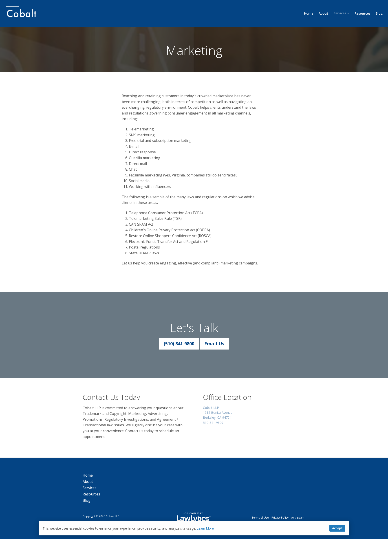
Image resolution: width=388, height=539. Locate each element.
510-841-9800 (213, 422)
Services (340, 13)
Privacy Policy (280, 517)
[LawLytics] (194, 518)
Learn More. (205, 528)
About (323, 13)
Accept (337, 528)
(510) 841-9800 (179, 344)
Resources (362, 13)
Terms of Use (260, 517)
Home (308, 13)
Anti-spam (297, 517)
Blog (379, 13)
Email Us (214, 344)
